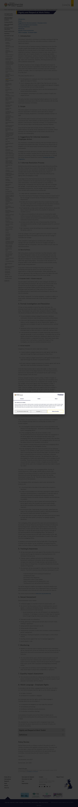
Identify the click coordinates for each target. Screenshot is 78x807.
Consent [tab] (22, 398)
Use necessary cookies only (22, 411)
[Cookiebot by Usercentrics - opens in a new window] (58, 395)
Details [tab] (39, 398)
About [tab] (56, 398)
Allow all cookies (55, 411)
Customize (38, 411)
